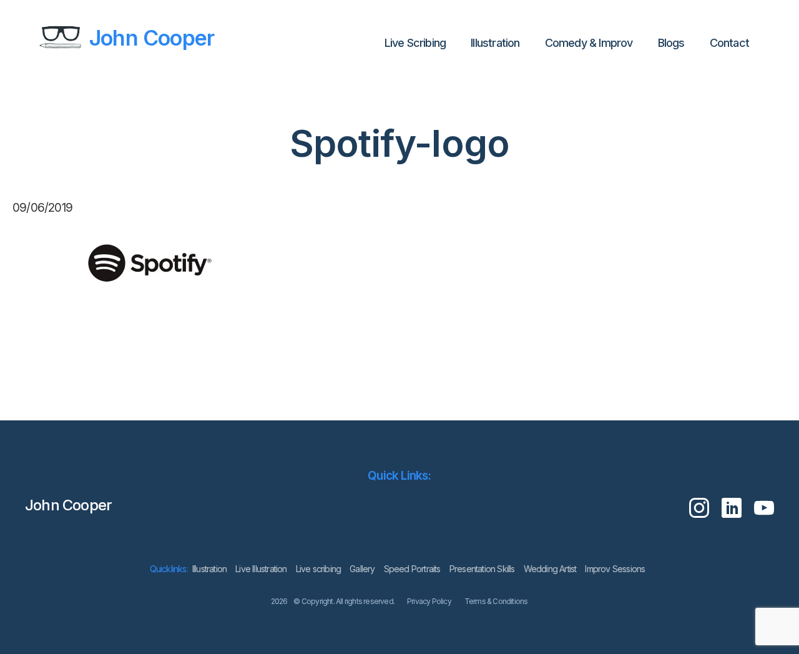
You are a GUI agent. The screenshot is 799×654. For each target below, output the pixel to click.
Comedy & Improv (589, 42)
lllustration (495, 42)
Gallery (362, 568)
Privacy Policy (429, 601)
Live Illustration (261, 568)
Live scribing (318, 568)
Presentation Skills (482, 568)
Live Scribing (415, 42)
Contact (729, 42)
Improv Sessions (615, 568)
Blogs (671, 42)
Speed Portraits (412, 568)
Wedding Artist (550, 568)
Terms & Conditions (496, 601)
